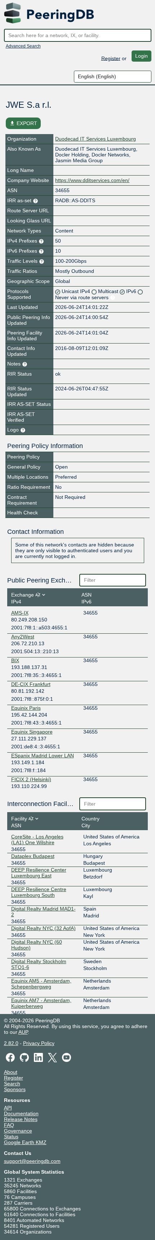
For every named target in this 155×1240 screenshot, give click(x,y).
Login (141, 56)
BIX (15, 660)
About (10, 1072)
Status (11, 1136)
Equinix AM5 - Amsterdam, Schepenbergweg (41, 983)
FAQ (9, 1125)
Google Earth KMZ (25, 1142)
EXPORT (23, 123)
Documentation (21, 1113)
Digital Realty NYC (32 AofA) (43, 928)
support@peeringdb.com (32, 1161)
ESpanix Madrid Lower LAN (42, 755)
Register (110, 58)
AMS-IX (19, 613)
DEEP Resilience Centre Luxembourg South (38, 892)
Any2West (22, 636)
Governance (18, 1131)
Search (12, 1083)
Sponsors (15, 1089)
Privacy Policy (38, 1043)
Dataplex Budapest (32, 856)
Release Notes (20, 1119)
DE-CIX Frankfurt (30, 684)
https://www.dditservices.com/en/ (92, 180)
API (8, 1108)
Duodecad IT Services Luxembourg (95, 139)
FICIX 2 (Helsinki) (31, 779)
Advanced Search (23, 46)
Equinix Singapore (32, 732)
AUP (23, 1032)
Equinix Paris (26, 708)
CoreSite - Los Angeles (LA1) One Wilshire (37, 839)
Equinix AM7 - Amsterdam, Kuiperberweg (41, 1003)
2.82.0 (11, 1043)
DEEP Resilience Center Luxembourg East (38, 872)
